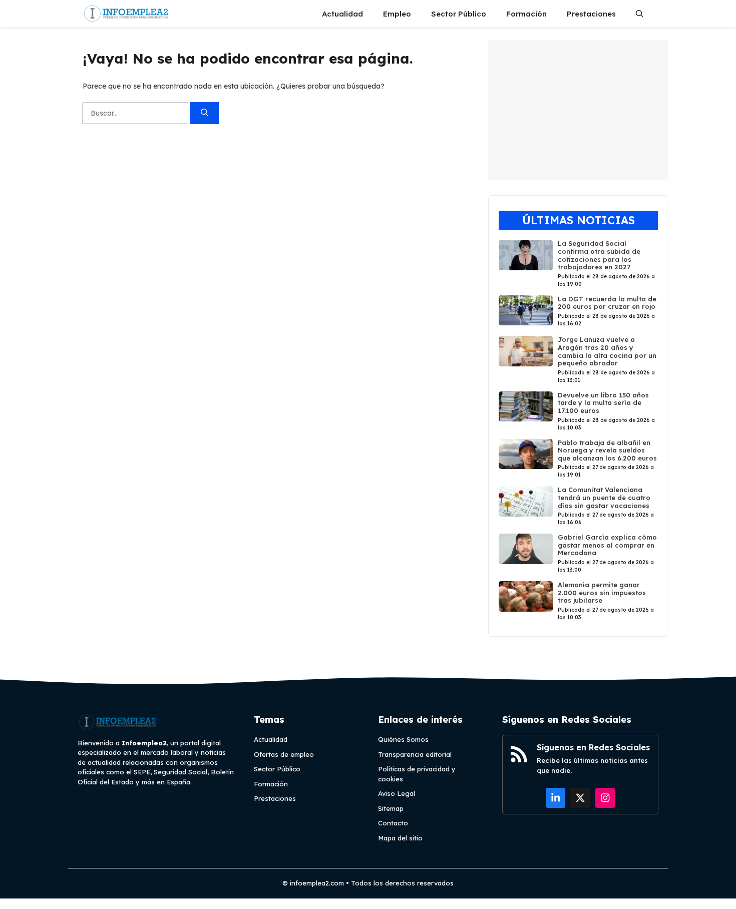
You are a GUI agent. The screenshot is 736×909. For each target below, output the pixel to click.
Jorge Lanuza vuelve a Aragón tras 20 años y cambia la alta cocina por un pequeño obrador (607, 351)
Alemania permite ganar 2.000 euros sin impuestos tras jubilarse (602, 592)
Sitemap (391, 808)
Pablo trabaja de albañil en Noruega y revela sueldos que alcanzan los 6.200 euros (607, 450)
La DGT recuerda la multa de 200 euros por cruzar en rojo (607, 303)
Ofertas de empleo (284, 754)
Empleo (397, 14)
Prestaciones (591, 14)
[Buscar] (204, 113)
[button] (639, 14)
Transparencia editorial (415, 754)
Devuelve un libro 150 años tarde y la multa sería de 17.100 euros (603, 402)
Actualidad (342, 14)
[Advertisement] (578, 110)
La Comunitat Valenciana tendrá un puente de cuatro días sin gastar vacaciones (604, 497)
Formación (526, 14)
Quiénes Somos (403, 739)
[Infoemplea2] (126, 14)
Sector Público (458, 14)
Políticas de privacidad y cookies (417, 774)
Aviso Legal (396, 793)
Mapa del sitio (400, 838)
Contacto (393, 823)
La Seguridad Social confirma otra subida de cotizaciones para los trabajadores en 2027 (599, 255)
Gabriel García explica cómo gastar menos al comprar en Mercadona (607, 545)
